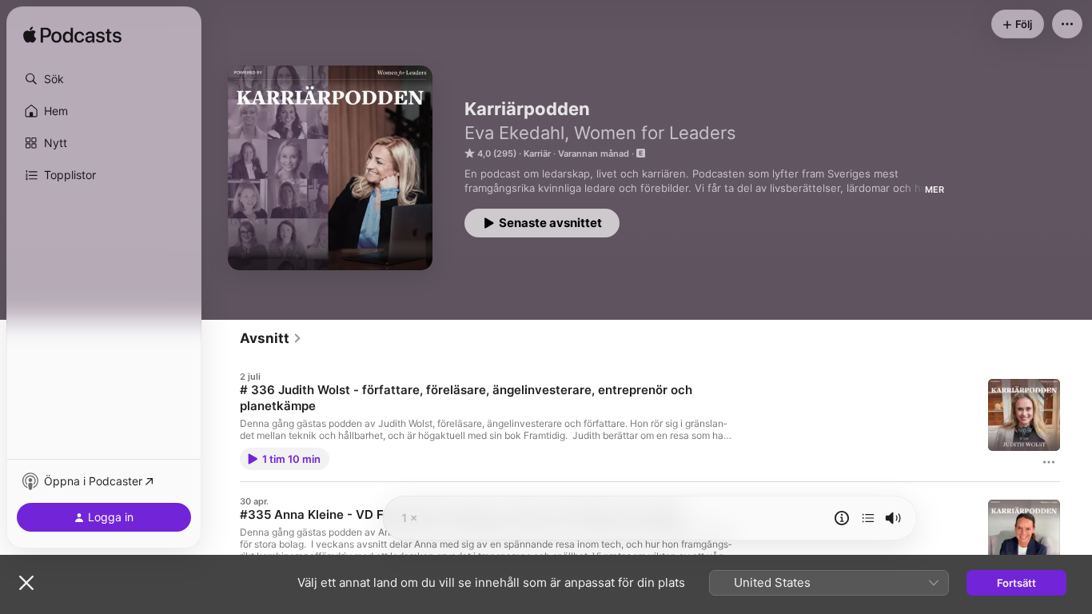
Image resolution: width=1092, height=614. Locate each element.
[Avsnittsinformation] (841, 518)
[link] (271, 338)
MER (934, 189)
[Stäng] (26, 583)
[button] (104, 79)
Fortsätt (1016, 582)
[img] (72, 36)
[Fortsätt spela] (868, 518)
